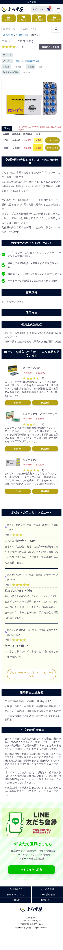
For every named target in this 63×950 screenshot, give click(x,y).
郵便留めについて (15, 894)
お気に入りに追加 (50, 47)
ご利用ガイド (15, 889)
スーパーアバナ (31, 367)
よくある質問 (47, 889)
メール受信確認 (47, 894)
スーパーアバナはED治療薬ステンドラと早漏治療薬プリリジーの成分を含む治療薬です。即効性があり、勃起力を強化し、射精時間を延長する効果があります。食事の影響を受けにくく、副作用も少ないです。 (31, 388)
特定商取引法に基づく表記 (31, 924)
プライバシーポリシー (31, 921)
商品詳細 (45, 402)
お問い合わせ (47, 900)
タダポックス (30, 459)
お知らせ (15, 900)
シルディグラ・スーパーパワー (40, 413)
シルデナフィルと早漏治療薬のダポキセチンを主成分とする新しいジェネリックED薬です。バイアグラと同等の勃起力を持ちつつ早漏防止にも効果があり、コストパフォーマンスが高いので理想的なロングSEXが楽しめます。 (31, 434)
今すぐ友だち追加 (31, 869)
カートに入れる (52, 140)
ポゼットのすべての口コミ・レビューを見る (31, 674)
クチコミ (18, 402)
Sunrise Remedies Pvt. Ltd (27, 61)
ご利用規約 (31, 918)
